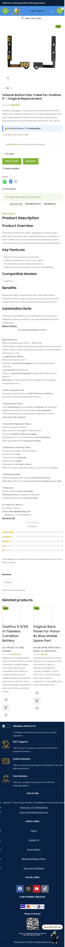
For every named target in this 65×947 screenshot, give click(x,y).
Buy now (31, 161)
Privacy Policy (34, 849)
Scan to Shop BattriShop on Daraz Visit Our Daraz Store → (32, 934)
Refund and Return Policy (34, 858)
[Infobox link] (32, 731)
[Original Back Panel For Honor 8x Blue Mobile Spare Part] (42, 614)
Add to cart (11, 161)
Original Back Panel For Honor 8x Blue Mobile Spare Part (46, 633)
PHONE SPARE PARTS (43, 647)
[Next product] (11, 88)
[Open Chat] (54, 936)
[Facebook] (20, 889)
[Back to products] (8, 88)
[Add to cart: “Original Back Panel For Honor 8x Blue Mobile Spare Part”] (37, 700)
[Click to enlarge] (8, 77)
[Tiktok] (45, 889)
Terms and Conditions (33, 868)
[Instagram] (28, 889)
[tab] (16, 204)
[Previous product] (4, 88)
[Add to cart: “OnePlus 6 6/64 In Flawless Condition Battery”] (6, 707)
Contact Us (34, 840)
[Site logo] (17, 10)
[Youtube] (36, 889)
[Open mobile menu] (5, 11)
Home (34, 830)
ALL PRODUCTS (10, 647)
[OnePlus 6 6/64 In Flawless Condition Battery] (11, 614)
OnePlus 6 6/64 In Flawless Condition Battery (15, 633)
